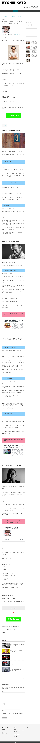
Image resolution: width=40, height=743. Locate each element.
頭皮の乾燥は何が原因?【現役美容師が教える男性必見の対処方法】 (8, 677)
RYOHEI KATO (19, 742)
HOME (15, 729)
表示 (5, 125)
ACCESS (15, 736)
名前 (3, 703)
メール (3, 707)
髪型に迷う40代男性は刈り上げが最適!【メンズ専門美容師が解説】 (34, 47)
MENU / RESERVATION (17, 734)
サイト (3, 710)
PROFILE (15, 731)
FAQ (15, 738)
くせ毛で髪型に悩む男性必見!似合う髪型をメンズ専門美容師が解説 (34, 51)
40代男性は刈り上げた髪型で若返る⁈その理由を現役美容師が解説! (34, 55)
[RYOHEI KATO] (14, 2)
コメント (3, 691)
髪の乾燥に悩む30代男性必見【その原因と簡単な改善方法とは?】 (18, 677)
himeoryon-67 (17, 34)
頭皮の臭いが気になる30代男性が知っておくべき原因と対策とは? (14, 16)
